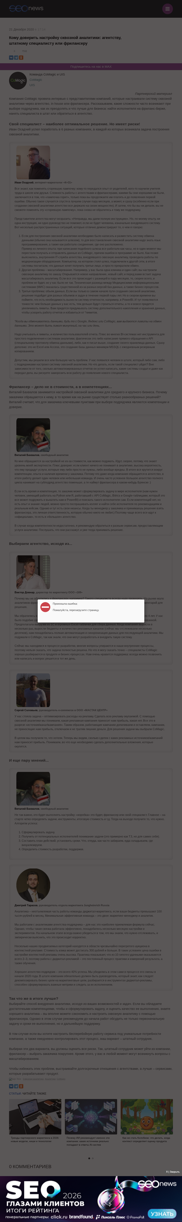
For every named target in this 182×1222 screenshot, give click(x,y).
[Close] (144, 599)
